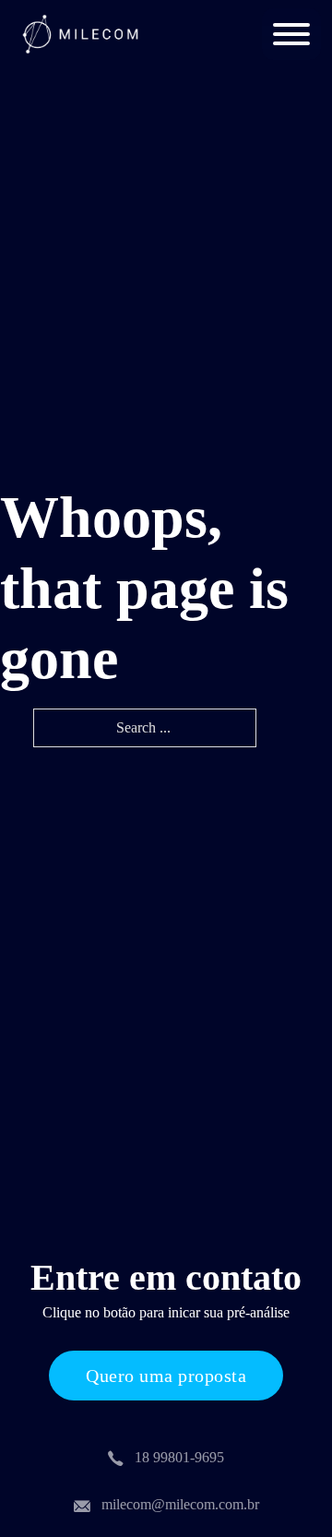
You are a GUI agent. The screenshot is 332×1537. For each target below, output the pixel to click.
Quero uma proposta (166, 1375)
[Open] (291, 34)
